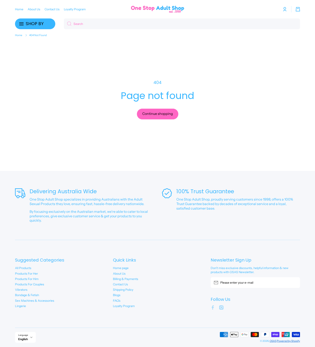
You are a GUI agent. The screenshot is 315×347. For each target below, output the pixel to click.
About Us (119, 273)
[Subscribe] (294, 282)
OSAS (273, 340)
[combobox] (182, 23)
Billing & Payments (125, 279)
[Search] (67, 23)
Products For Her (26, 273)
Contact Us (120, 284)
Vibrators (21, 290)
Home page (121, 268)
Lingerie (20, 306)
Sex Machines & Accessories (34, 301)
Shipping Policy (123, 290)
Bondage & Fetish (27, 295)
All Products (23, 268)
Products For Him (27, 279)
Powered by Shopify (288, 340)
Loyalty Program (124, 306)
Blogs (116, 295)
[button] (298, 9)
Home (18, 35)
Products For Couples (29, 284)
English (23, 339)
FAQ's (116, 301)
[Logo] (157, 9)
